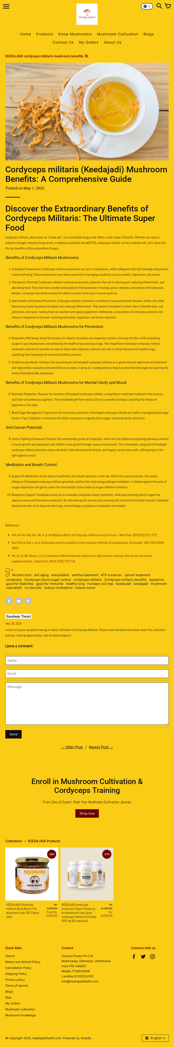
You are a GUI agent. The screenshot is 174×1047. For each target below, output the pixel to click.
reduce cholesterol (58, 588)
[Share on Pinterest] (28, 601)
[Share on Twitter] (18, 601)
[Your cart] (168, 6)
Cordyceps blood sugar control (47, 580)
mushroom (159, 584)
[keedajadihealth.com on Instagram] (152, 957)
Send (13, 734)
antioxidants (60, 575)
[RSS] (86, 56)
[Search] (159, 6)
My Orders (12, 1003)
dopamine (156, 580)
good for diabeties (20, 584)
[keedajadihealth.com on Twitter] (143, 957)
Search (10, 956)
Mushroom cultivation (20, 1009)
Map (8, 997)
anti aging (41, 575)
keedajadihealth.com (46, 1038)
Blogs (9, 991)
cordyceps (14, 580)
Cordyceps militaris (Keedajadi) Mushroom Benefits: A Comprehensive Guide (86, 174)
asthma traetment (85, 575)
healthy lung (75, 584)
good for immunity (49, 584)
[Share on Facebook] (9, 601)
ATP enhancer (111, 575)
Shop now (87, 813)
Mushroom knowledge (20, 1015)
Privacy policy (15, 979)
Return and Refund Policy (23, 962)
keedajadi (141, 584)
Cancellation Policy (18, 968)
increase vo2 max (100, 584)
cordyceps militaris (87, 580)
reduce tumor (85, 588)
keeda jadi (123, 584)
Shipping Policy (16, 973)
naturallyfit (14, 588)
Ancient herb (21, 575)
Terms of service (16, 985)
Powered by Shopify (77, 1038)
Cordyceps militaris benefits (125, 580)
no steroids (33, 588)
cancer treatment (137, 575)
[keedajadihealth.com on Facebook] (134, 957)
